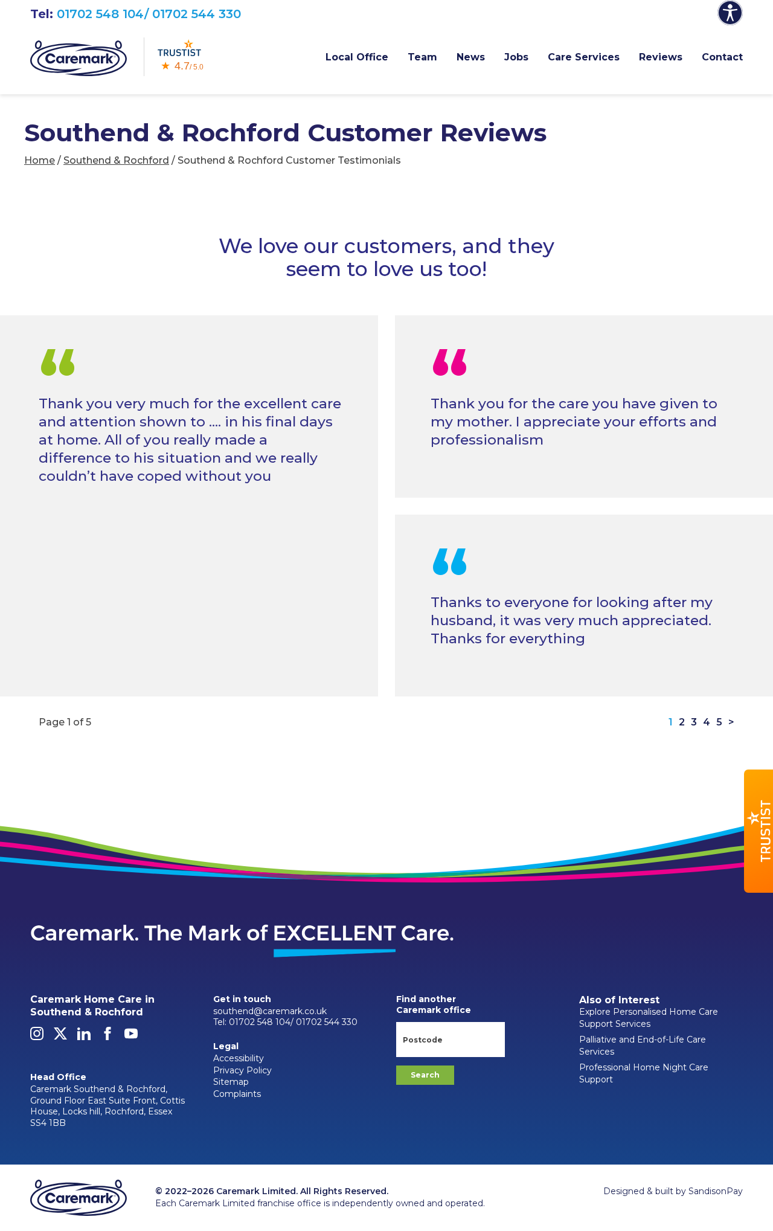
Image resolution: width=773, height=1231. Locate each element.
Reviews (660, 57)
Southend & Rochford (116, 160)
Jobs (516, 57)
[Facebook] (107, 1037)
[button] (758, 831)
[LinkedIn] (84, 1037)
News (471, 57)
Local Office (357, 57)
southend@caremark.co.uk (270, 1011)
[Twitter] (60, 1037)
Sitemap (231, 1081)
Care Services (584, 57)
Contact (722, 57)
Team (422, 57)
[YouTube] (131, 1037)
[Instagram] (36, 1037)
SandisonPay (715, 1191)
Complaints (237, 1093)
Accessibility (238, 1058)
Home (39, 160)
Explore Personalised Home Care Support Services (648, 1017)
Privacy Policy (242, 1070)
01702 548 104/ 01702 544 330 (149, 14)
